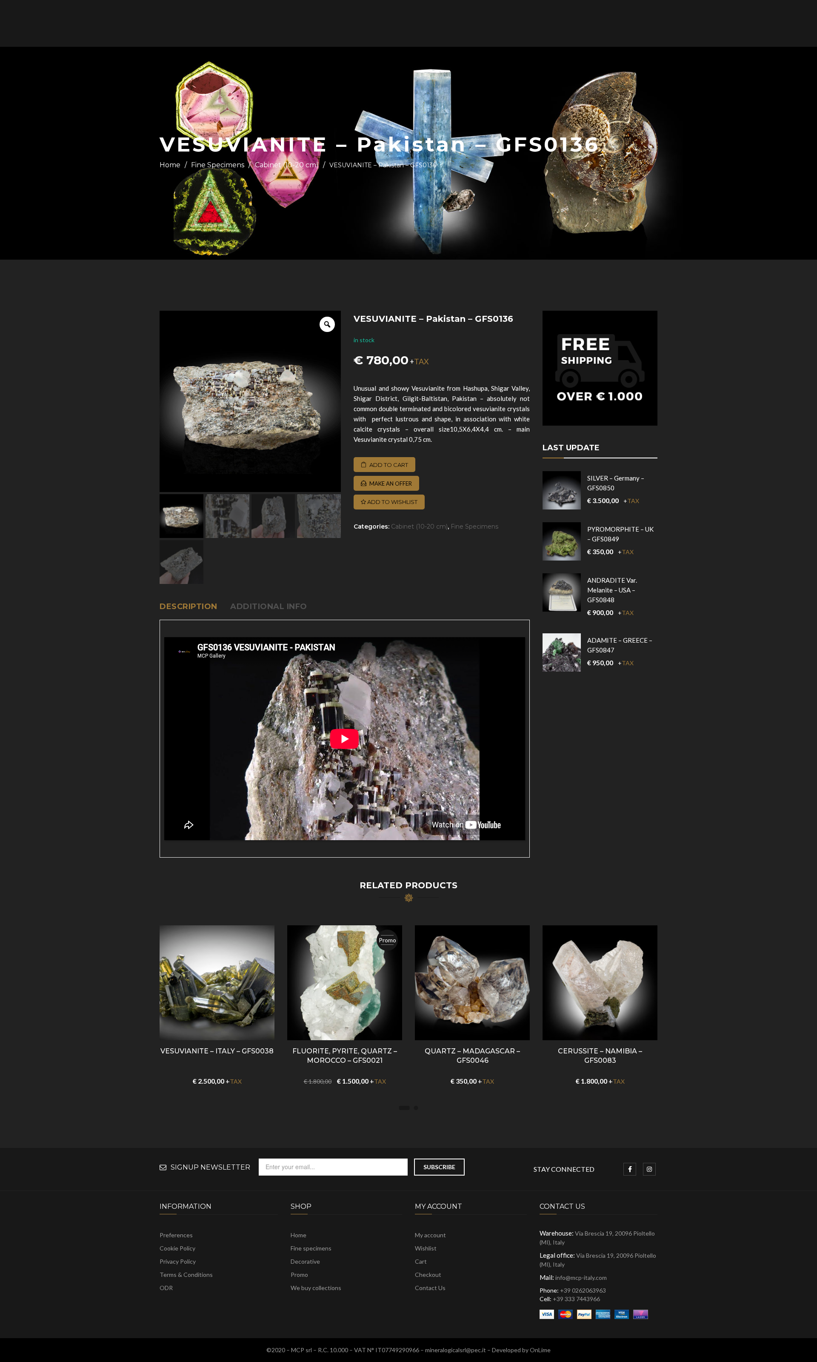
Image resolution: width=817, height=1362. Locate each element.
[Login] (746, 23)
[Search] (704, 23)
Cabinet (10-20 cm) (287, 165)
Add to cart (388, 464)
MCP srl (301, 1349)
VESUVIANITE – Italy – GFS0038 (217, 1051)
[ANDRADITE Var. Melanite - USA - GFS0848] (562, 592)
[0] (771, 24)
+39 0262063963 (583, 1290)
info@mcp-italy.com (581, 1277)
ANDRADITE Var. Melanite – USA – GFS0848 (612, 590)
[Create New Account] (757, 23)
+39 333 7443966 (576, 1298)
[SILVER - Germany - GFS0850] (562, 490)
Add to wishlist (391, 501)
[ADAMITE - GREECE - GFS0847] (562, 652)
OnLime (540, 1349)
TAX (421, 361)
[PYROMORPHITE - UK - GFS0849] (562, 541)
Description (188, 606)
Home (170, 165)
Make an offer (390, 483)
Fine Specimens (217, 165)
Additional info (268, 606)
